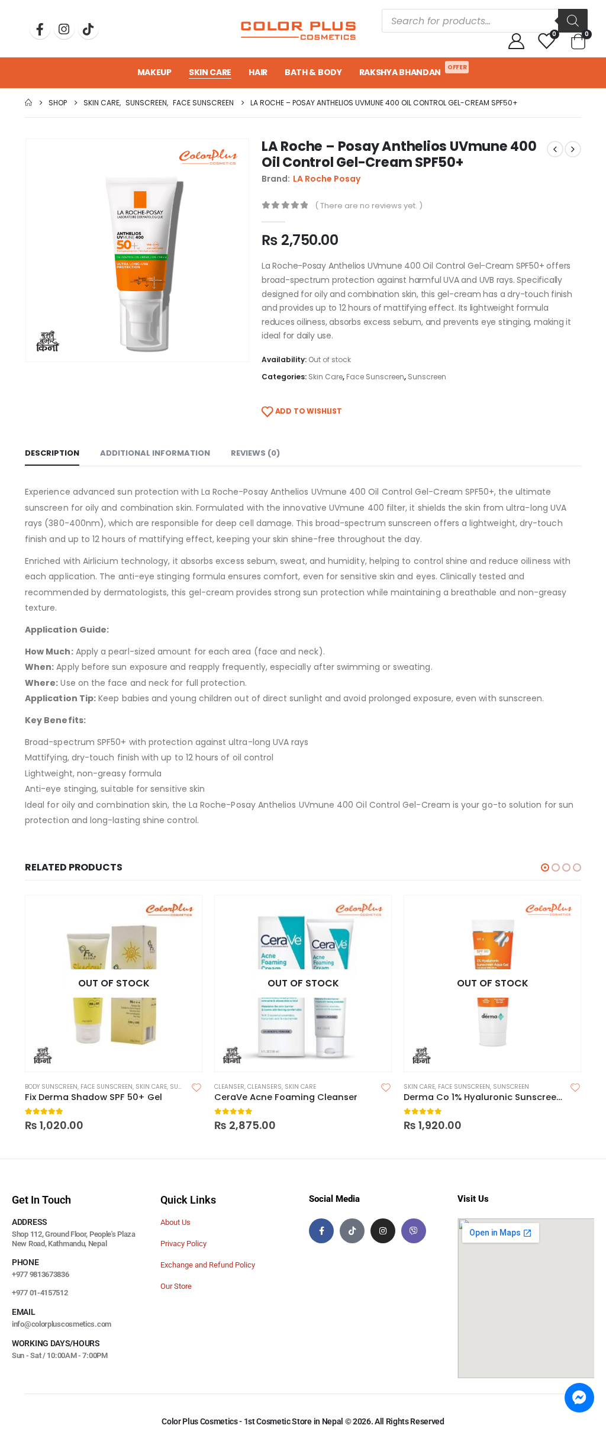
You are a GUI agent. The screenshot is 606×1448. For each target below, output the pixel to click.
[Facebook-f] (321, 1230)
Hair (258, 72)
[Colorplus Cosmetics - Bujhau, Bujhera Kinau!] (298, 29)
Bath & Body (313, 72)
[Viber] (413, 1230)
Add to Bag (182, 914)
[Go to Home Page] (28, 102)
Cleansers (264, 1086)
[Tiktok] (88, 28)
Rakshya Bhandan (413, 70)
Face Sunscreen (375, 377)
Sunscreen (427, 377)
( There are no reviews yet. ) (369, 205)
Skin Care (210, 72)
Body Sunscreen (51, 1086)
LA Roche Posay (326, 179)
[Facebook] (40, 28)
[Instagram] (64, 28)
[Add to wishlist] (196, 1087)
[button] (545, 867)
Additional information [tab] (155, 453)
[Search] (573, 21)
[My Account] (516, 41)
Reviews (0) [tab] (255, 453)
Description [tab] (52, 453)
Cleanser (229, 1086)
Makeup (154, 72)
